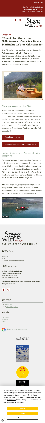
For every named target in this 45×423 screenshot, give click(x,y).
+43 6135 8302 (38, 3)
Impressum (5, 317)
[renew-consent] (2, 420)
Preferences (22, 418)
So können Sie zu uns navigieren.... (17, 329)
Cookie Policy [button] (11, 400)
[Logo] (33, 22)
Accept (22, 408)
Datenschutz (5, 319)
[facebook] (15, 20)
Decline (22, 413)
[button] (19, 25)
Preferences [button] (20, 402)
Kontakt (4, 321)
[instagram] (20, 20)
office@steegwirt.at (12, 307)
